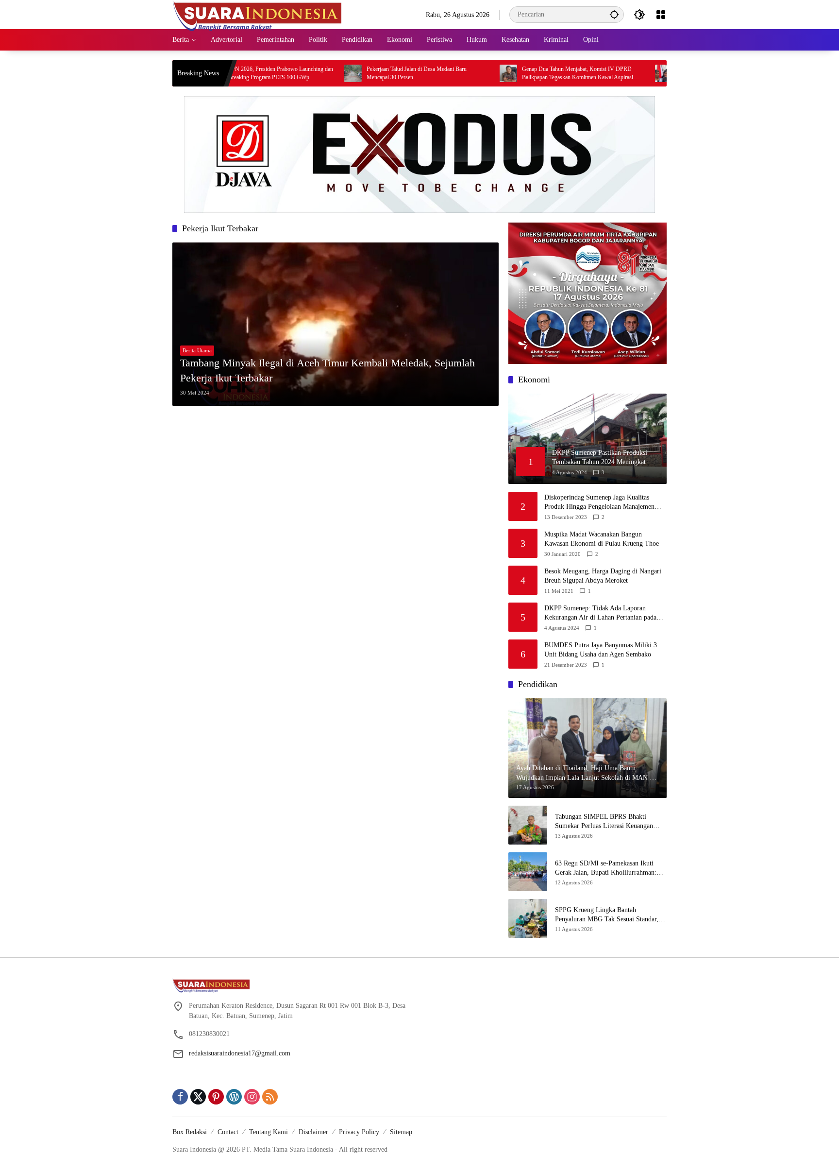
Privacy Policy (359, 1132)
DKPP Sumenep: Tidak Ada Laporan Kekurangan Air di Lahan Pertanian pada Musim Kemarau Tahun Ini (600, 613)
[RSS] (270, 1097)
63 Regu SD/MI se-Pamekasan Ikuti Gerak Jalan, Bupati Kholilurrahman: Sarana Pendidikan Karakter (605, 869)
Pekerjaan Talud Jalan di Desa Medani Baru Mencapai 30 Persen (373, 73)
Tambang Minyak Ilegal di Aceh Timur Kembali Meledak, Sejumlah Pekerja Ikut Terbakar (327, 370)
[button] (614, 14)
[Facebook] (180, 1097)
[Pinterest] (216, 1097)
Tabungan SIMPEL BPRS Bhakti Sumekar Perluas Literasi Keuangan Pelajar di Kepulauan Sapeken (604, 822)
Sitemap (401, 1132)
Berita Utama (197, 350)
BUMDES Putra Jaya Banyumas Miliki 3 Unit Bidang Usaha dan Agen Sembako (600, 649)
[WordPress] (234, 1097)
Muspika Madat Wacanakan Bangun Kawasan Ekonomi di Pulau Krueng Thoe (601, 539)
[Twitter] (198, 1097)
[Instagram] (252, 1097)
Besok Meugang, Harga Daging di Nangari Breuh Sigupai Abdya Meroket (602, 576)
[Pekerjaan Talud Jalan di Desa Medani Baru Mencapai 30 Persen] (309, 73)
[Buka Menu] (661, 14)
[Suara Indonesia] (257, 13)
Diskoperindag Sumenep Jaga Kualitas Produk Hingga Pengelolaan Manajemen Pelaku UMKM (599, 503)
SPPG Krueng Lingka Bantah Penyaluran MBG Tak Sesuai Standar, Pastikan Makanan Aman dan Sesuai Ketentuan (606, 915)
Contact (228, 1132)
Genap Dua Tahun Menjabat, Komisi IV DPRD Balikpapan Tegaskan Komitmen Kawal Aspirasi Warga (533, 74)
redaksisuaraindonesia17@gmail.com (239, 1053)
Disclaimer (313, 1132)
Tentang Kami (268, 1132)
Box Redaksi (189, 1132)
